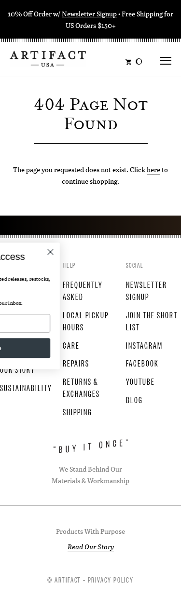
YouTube (140, 381)
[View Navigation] (165, 58)
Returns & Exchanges (81, 387)
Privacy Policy (111, 579)
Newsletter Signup (89, 13)
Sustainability (26, 387)
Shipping (77, 411)
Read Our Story (91, 546)
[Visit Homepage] (48, 58)
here (153, 169)
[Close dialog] (92, 251)
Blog (134, 399)
